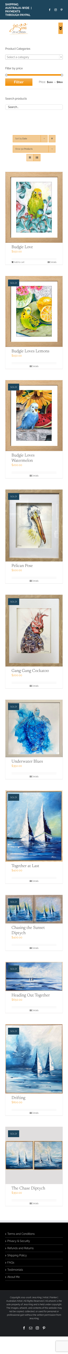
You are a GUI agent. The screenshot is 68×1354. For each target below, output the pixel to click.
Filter (19, 82)
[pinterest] (61, 10)
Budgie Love (22, 247)
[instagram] (55, 10)
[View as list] (36, 157)
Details (35, 366)
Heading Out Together (31, 995)
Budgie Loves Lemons (30, 351)
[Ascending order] (52, 138)
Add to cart (19, 262)
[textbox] (34, 57)
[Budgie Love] (34, 207)
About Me (13, 1277)
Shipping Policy (17, 1255)
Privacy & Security (18, 1241)
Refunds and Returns (20, 1248)
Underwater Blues (27, 761)
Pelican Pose (22, 566)
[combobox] (34, 57)
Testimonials (15, 1269)
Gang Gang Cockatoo (30, 671)
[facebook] (49, 10)
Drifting (18, 1098)
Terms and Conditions (21, 1234)
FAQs (10, 1262)
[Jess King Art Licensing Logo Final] (19, 24)
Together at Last (25, 866)
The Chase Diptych (28, 1188)
